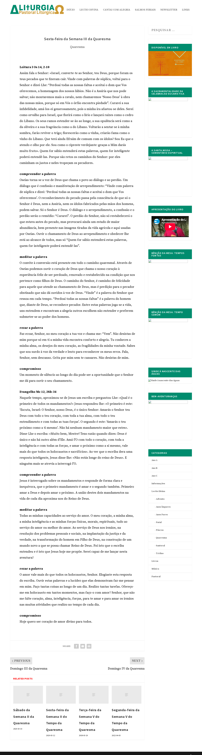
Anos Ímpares (163, 506)
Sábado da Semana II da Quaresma (23, 716)
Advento (160, 499)
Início (71, 10)
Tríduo (159, 553)
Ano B (154, 468)
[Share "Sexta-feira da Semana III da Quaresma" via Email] (83, 646)
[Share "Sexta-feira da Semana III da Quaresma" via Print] (89, 646)
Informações (158, 483)
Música (155, 568)
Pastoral (156, 576)
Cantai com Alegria (116, 10)
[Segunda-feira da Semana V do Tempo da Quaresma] (126, 695)
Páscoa (159, 530)
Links (186, 10)
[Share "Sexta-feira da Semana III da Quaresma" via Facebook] (76, 646)
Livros (155, 561)
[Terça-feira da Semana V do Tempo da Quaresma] (94, 695)
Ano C (154, 475)
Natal (159, 522)
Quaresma (77, 47)
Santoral (160, 545)
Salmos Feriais (145, 10)
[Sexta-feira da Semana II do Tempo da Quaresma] (61, 695)
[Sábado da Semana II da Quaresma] (28, 695)
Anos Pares (162, 514)
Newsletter (168, 10)
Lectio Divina (89, 10)
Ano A (154, 460)
